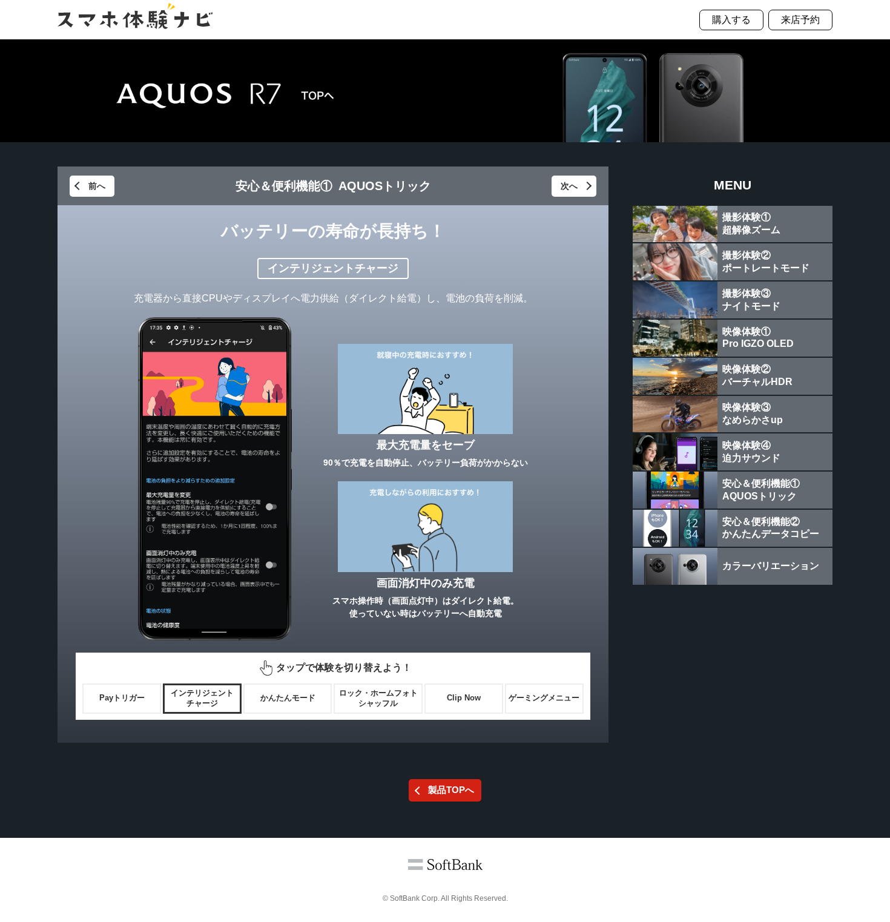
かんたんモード (287, 697)
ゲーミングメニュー (544, 697)
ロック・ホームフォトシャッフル (378, 698)
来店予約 (800, 20)
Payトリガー (122, 697)
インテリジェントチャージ (202, 698)
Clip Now (464, 697)
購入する (731, 20)
